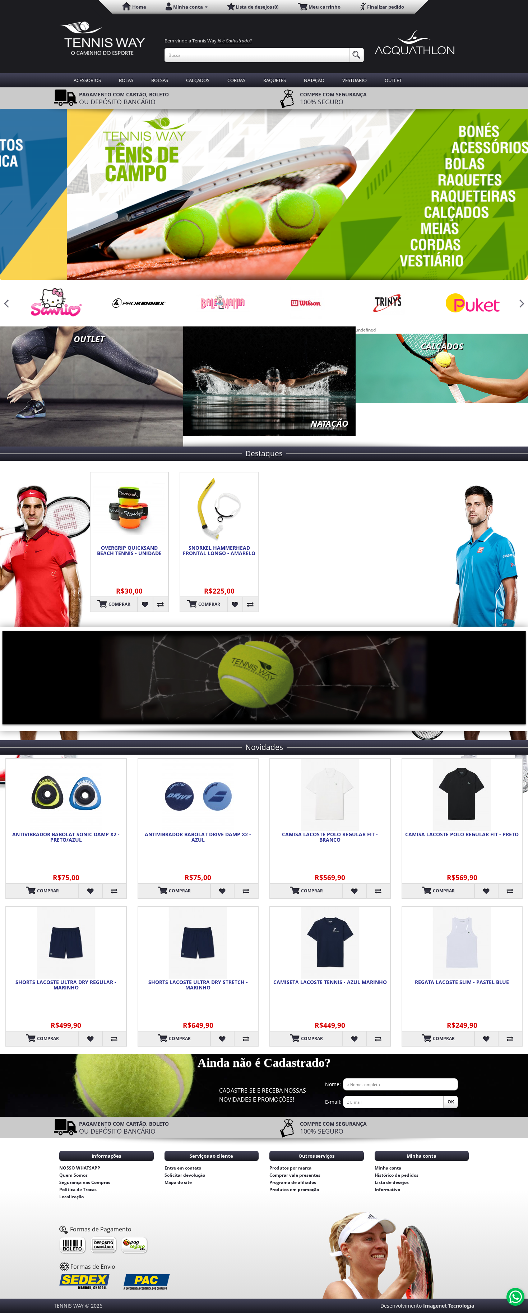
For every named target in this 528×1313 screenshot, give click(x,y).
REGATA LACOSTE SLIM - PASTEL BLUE (462, 982)
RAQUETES (274, 80)
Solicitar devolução (185, 1175)
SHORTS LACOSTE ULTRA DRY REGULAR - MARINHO (65, 985)
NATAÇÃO (314, 80)
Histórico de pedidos (396, 1175)
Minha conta (388, 1168)
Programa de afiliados (292, 1182)
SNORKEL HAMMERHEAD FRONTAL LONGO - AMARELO (219, 551)
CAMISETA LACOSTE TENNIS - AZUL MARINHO (330, 982)
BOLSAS (159, 80)
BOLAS (126, 80)
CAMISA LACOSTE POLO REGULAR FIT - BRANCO (330, 837)
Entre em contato (183, 1168)
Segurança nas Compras (84, 1182)
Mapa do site (178, 1182)
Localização (71, 1197)
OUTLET (393, 80)
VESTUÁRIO (354, 80)
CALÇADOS (197, 80)
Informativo (387, 1189)
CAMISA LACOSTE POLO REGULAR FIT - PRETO (462, 834)
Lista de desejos (392, 1182)
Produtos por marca (290, 1168)
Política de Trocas (78, 1189)
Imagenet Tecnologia (448, 1305)
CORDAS (236, 80)
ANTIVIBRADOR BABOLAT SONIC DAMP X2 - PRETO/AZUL (66, 837)
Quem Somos (73, 1175)
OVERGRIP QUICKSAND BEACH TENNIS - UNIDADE (129, 551)
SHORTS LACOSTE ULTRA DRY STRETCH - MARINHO (198, 985)
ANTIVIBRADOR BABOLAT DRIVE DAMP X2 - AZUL (198, 837)
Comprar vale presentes (294, 1175)
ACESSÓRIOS (87, 80)
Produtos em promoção (294, 1189)
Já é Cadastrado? (235, 40)
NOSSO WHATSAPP (79, 1168)
